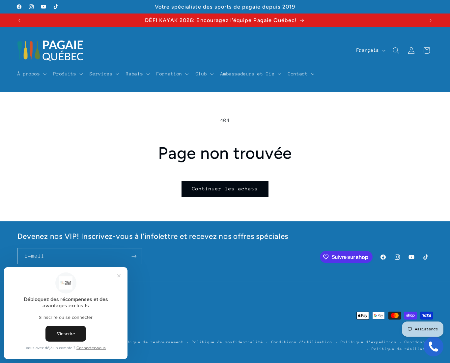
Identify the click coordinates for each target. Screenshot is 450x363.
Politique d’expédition (369, 342)
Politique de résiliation (402, 349)
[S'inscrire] (133, 256)
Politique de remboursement (151, 342)
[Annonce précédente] (19, 20)
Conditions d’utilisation (302, 342)
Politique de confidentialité (227, 342)
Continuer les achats (225, 188)
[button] (31, 74)
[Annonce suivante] (430, 20)
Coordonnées (419, 342)
